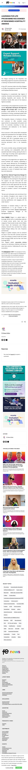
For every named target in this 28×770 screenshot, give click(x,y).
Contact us (4, 667)
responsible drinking (21, 242)
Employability (5, 682)
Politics (5, 626)
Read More (13, 765)
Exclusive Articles (6, 701)
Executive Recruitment (7, 693)
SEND (5, 628)
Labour (18, 609)
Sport (22, 628)
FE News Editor (8, 28)
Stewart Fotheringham (20, 209)
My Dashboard (5, 735)
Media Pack (4, 712)
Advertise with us (6, 670)
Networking (4, 750)
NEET (11, 620)
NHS (5, 623)
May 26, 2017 (8, 29)
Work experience (7, 639)
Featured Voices (5, 703)
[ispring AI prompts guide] (14, 404)
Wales (19, 637)
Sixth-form (10, 628)
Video (3, 724)
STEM (5, 631)
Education (4, 679)
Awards (3, 746)
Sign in (23, 2)
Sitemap (4, 673)
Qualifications (12, 626)
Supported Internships (13, 631)
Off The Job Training (12, 623)
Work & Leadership (6, 683)
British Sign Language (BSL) (17, 592)
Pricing (3, 710)
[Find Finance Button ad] (14, 388)
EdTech (3, 681)
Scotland (19, 626)
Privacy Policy (5, 672)
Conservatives (12, 595)
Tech (18, 634)
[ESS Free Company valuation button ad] (14, 373)
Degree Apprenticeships (9, 603)
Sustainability (7, 634)
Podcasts (4, 723)
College (5, 595)
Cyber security (14, 601)
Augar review (19, 589)
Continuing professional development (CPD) (13, 598)
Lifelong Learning (18, 612)
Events (3, 736)
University (13, 637)
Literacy (5, 614)
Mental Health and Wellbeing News (11, 617)
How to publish (5, 731)
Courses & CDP (5, 749)
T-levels (13, 634)
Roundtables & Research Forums (9, 753)
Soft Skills (17, 628)
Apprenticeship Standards (16, 587)
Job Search (4, 695)
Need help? (4, 740)
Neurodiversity (18, 620)
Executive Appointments (7, 692)
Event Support (5, 717)
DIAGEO (7, 217)
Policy (20, 623)
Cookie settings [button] (9, 767)
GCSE (10, 606)
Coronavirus (6, 601)
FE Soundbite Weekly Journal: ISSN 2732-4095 (12, 704)
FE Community (5, 668)
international (6, 609)
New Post (4, 734)
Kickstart (13, 609)
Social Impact (5, 686)
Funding (5, 606)
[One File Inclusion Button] (14, 293)
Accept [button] (18, 767)
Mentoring (6, 620)
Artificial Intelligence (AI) (9, 589)
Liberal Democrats (8, 612)
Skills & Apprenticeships (7, 684)
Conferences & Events (7, 748)
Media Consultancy (6, 715)
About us (4, 665)
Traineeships (6, 637)
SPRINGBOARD (7, 251)
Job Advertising (5, 714)
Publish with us (5, 669)
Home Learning (17, 606)
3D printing (6, 587)
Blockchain (6, 592)
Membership (5, 739)
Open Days (4, 751)
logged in (12, 354)
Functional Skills (20, 603)
